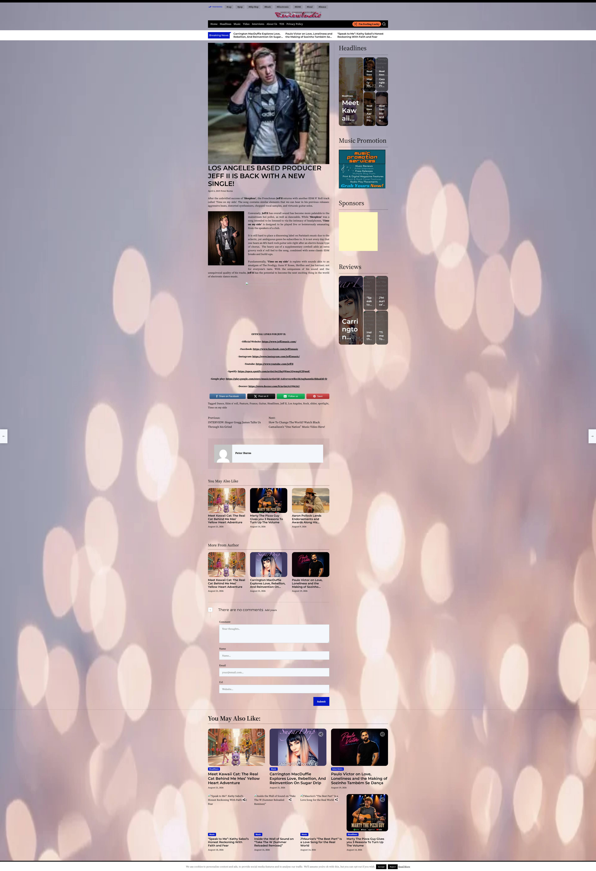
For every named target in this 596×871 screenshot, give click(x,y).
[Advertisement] (358, 231)
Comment (224, 621)
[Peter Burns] (223, 454)
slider (313, 403)
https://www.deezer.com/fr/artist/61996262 (274, 386)
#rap (229, 6)
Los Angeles (295, 403)
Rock (306, 403)
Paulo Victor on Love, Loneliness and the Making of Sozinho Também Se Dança (256, 36)
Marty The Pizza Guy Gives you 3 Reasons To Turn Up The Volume (266, 519)
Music (237, 23)
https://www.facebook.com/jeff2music (275, 349)
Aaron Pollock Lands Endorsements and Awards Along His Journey (306, 520)
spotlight (323, 403)
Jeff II (283, 403)
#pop (240, 6)
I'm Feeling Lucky (369, 24)
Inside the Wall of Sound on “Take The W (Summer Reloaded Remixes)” (361, 35)
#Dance (322, 6)
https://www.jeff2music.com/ (279, 341)
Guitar (262, 403)
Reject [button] (393, 866)
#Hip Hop (253, 6)
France (253, 403)
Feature (243, 403)
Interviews (258, 23)
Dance (220, 403)
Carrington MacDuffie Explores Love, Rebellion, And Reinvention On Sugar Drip (267, 585)
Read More (404, 866)
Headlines (225, 23)
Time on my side (217, 407)
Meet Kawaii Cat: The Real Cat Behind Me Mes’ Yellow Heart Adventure (226, 519)
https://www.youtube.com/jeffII (274, 364)
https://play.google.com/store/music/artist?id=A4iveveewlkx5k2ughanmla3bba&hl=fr (276, 378)
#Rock (267, 6)
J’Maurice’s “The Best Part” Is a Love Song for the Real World (321, 842)
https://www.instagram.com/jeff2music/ (276, 356)
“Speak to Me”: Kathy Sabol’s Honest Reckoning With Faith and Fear (308, 35)
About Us (271, 23)
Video (246, 23)
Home (213, 23)
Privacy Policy (295, 23)
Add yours (271, 610)
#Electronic (283, 6)
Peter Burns (227, 190)
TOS (281, 23)
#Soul (310, 6)
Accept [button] (381, 866)
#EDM (298, 6)
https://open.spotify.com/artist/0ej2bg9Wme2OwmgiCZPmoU (274, 371)
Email (222, 665)
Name (222, 648)
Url (221, 682)
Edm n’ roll (231, 403)
